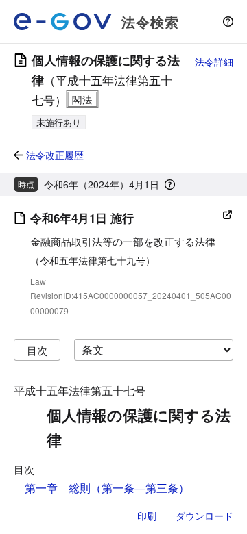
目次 (37, 350)
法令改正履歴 (55, 155)
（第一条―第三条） (140, 488)
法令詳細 (214, 61)
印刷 (146, 515)
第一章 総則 (58, 488)
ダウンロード (204, 515)
